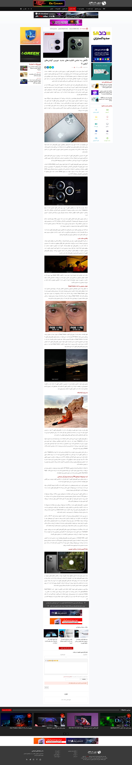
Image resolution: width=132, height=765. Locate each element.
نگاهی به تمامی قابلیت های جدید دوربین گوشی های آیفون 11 (66, 62)
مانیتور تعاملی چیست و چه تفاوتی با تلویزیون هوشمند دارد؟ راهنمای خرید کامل (34, 81)
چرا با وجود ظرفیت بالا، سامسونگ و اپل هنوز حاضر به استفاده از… (51, 641)
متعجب (52, 660)
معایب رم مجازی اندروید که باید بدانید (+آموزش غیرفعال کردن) (66, 641)
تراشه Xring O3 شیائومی (63, 28)
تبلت (107, 119)
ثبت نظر (46, 687)
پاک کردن (47, 660)
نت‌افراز (87, 756)
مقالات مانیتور (39, 78)
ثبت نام (75, 756)
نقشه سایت (57, 753)
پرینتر (107, 133)
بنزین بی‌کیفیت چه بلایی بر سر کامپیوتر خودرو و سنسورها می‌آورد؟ (34, 68)
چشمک (57, 660)
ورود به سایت (56, 756)
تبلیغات (75, 753)
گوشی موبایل (96, 112)
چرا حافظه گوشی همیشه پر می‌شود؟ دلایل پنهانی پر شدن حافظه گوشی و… (81, 641)
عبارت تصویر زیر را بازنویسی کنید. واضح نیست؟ (75, 676)
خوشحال (51, 660)
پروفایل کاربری (56, 755)
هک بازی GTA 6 (53, 28)
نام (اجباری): (85, 654)
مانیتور (107, 126)
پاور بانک (96, 126)
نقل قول (46, 660)
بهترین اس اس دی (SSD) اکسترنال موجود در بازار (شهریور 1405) (105, 99)
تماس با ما (57, 751)
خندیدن (49, 660)
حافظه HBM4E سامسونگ (74, 28)
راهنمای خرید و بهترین (72, 751)
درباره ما (74, 755)
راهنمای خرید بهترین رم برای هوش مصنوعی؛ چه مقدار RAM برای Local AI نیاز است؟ (105, 92)
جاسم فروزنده (85, 67)
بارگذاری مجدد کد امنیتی (67, 676)
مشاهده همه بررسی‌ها (7, 710)
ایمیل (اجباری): (62, 654)
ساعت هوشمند (107, 141)
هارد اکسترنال (96, 141)
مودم (96, 133)
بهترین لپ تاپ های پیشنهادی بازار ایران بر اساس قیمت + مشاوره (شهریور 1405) (105, 86)
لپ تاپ (95, 119)
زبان (54, 660)
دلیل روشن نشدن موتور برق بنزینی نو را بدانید (35, 75)
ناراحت (56, 660)
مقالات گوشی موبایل (49, 34)
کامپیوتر (107, 112)
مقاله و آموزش (39, 72)
